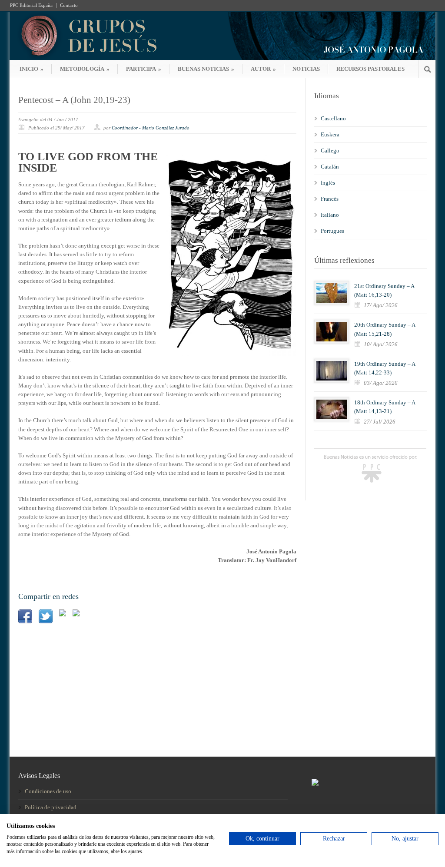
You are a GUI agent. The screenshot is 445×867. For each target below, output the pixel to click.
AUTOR (263, 69)
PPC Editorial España (31, 5)
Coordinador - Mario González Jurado (150, 127)
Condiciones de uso (48, 791)
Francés (330, 198)
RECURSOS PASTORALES (370, 69)
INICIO (31, 69)
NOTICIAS (306, 69)
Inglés (328, 182)
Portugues (332, 231)
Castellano (333, 118)
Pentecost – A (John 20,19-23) (74, 100)
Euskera (330, 134)
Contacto (69, 5)
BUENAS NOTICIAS (206, 69)
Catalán (330, 166)
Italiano (330, 215)
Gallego (330, 150)
